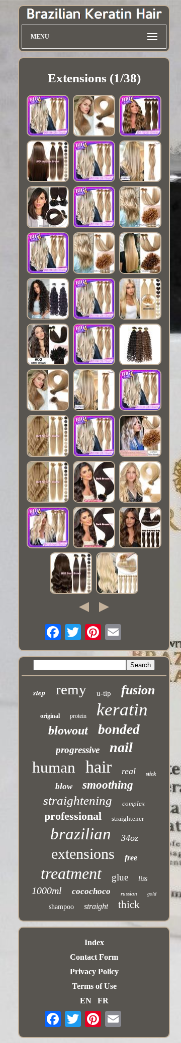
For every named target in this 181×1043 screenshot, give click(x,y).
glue (120, 877)
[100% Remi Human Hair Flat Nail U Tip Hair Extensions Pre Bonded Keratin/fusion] (48, 254)
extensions (83, 853)
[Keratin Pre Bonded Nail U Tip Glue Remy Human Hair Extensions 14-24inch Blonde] (117, 574)
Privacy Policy (94, 971)
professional (73, 816)
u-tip (104, 693)
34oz (129, 838)
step (39, 692)
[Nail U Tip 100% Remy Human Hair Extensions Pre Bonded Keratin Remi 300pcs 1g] (48, 208)
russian (129, 893)
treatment (71, 873)
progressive (78, 749)
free (131, 857)
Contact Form (94, 957)
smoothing (107, 785)
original (50, 715)
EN (86, 1000)
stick (151, 774)
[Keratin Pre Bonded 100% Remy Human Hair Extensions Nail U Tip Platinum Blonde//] (94, 254)
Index (94, 942)
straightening (77, 800)
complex (133, 803)
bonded (119, 729)
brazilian (80, 834)
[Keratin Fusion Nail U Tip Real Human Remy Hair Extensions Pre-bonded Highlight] (48, 162)
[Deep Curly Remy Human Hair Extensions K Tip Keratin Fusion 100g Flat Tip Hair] (140, 345)
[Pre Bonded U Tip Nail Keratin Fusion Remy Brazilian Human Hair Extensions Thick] (94, 208)
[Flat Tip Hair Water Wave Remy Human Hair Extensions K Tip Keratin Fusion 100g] (48, 300)
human (53, 767)
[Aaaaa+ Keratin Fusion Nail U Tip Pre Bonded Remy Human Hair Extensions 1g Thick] (94, 483)
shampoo (61, 907)
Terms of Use (94, 986)
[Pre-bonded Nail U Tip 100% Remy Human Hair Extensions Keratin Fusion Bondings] (48, 437)
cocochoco (91, 891)
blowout (68, 730)
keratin (122, 709)
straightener (128, 818)
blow (63, 786)
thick (129, 905)
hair (98, 767)
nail (121, 747)
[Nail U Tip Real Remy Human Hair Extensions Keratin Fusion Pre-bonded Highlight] (71, 574)
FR (103, 1000)
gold (151, 894)
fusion (138, 690)
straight (96, 906)
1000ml (47, 890)
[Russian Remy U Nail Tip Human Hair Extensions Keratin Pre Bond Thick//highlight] (140, 437)
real (129, 771)
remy (71, 689)
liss (142, 878)
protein (78, 715)
